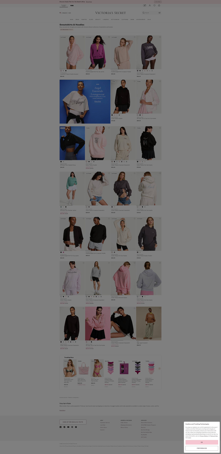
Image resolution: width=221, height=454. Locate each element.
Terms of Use (214, 436)
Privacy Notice (204, 436)
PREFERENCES (202, 448)
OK (202, 442)
